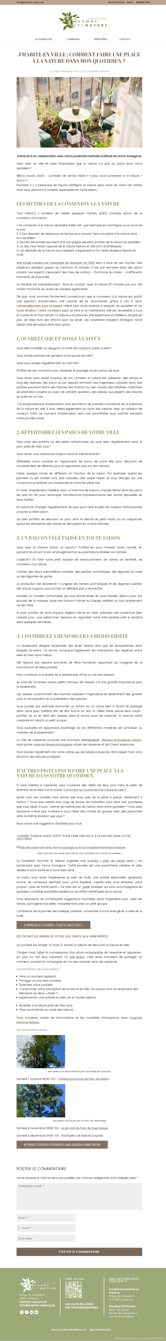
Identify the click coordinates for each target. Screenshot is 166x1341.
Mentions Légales (100, 1329)
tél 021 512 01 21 (116, 2)
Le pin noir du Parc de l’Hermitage (84, 1128)
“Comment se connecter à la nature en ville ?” (95, 790)
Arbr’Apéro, (77, 957)
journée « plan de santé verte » (112, 861)
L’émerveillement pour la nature (39, 306)
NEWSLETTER (142, 2)
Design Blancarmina (155, 1338)
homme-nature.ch (33, 1301)
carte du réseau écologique (52, 744)
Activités (94, 71)
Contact (125, 39)
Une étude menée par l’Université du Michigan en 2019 (55, 263)
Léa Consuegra (63, 71)
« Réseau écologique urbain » (121, 740)
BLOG (130, 2)
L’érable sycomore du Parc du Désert (83, 1079)
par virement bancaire (81, 1307)
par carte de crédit (79, 1304)
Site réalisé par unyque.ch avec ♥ (130, 1338)
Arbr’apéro (101, 39)
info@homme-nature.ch (37, 1305)
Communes (73, 39)
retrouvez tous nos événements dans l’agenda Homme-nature (62, 1144)
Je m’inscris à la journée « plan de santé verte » (53, 925)
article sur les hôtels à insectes (88, 752)
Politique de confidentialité (69, 1329)
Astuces (104, 71)
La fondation (43, 39)
